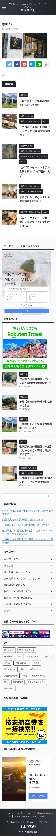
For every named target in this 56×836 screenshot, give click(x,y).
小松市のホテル (22, 663)
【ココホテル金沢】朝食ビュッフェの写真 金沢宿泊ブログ (34, 131)
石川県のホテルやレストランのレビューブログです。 (28, 822)
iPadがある (9, 650)
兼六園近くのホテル (13, 656)
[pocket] (24, 64)
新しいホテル (10, 669)
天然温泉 (47, 656)
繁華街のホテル (38, 675)
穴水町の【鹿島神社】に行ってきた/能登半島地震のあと (27, 512)
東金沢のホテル (11, 675)
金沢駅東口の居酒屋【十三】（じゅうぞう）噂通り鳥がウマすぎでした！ (35, 450)
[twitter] (9, 64)
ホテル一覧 (8, 813)
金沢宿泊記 (28, 10)
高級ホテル (9, 688)
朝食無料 (33, 669)
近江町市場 (18, 682)
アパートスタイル (26, 650)
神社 (25, 675)
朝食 (23, 669)
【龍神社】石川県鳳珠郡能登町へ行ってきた (26, 525)
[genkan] (32, 64)
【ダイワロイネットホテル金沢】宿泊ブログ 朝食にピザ (34, 171)
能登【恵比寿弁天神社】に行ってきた (22, 519)
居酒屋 (36, 663)
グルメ (43, 816)
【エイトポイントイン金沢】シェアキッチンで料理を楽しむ (34, 221)
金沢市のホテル (23, 813)
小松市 (7, 663)
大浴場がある (32, 656)
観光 (6, 682)
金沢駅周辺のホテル (36, 682)
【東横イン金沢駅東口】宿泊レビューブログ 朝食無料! (27, 541)
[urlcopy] (47, 64)
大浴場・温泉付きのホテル (25, 816)
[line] (39, 64)
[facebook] (17, 64)
